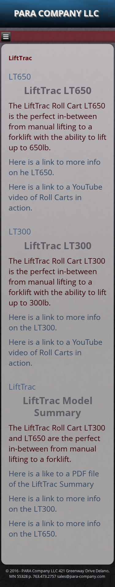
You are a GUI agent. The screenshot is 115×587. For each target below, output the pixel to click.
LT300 (20, 231)
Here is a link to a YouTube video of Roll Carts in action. (55, 197)
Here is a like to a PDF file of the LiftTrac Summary (54, 478)
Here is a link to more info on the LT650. (55, 528)
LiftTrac (22, 386)
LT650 (20, 76)
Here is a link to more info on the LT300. (55, 322)
